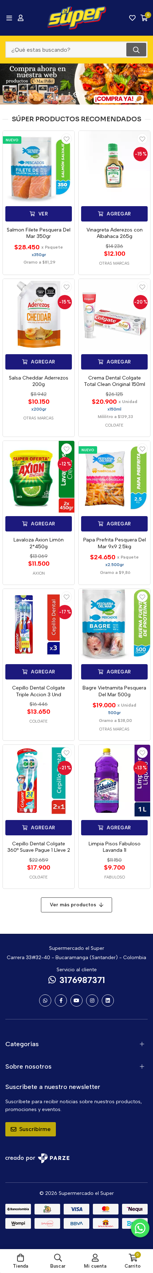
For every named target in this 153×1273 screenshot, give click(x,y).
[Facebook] (61, 1000)
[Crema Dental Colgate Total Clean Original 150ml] (114, 315)
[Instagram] (92, 1000)
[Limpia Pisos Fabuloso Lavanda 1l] (114, 780)
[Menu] (9, 18)
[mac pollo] (76, 84)
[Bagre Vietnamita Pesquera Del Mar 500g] (114, 625)
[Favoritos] (132, 18)
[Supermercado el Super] (76, 18)
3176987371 (82, 980)
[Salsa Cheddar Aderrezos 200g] (38, 315)
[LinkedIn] (108, 1000)
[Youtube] (76, 1000)
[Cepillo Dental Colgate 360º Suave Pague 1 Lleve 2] (38, 780)
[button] (62, 94)
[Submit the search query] (136, 49)
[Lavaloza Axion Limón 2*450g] (38, 477)
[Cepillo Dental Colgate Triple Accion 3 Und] (38, 625)
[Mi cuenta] (20, 18)
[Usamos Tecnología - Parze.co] (37, 1158)
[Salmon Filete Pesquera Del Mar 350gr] (38, 167)
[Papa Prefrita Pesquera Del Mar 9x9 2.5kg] (114, 477)
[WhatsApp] (45, 1000)
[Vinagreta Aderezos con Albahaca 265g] (114, 167)
